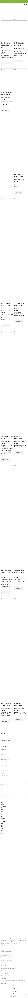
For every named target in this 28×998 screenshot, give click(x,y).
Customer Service (5, 973)
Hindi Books (8, 50)
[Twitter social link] (12, 1)
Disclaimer (3, 978)
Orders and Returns (5, 970)
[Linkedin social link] (15, 1)
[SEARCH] (25, 740)
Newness (3, 754)
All (1, 768)
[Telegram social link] (17, 1)
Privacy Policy (4, 965)
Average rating (4, 752)
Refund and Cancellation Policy (8, 968)
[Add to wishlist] (2, 60)
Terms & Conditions (5, 976)
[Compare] (2, 40)
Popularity (3, 749)
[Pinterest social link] (14, 1)
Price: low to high (5, 757)
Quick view (2, 66)
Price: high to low (5, 759)
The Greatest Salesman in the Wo (6, 45)
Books (7, 15)
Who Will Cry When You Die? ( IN (6, 305)
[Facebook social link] (11, 1)
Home (2, 15)
